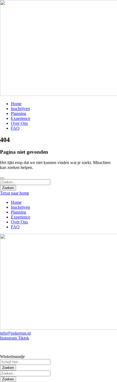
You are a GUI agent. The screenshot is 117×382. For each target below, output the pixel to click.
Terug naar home (14, 193)
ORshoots (48, 347)
